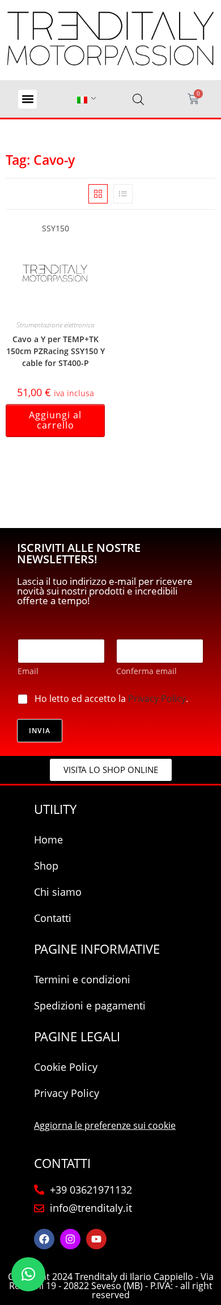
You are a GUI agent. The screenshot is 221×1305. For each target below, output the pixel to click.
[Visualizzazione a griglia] (98, 193)
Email (28, 671)
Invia (39, 730)
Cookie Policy (65, 1067)
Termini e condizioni (82, 979)
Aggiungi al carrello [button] (55, 420)
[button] (27, 99)
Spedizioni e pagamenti (90, 1005)
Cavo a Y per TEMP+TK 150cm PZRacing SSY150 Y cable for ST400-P (55, 351)
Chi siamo (58, 892)
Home (48, 839)
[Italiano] (82, 99)
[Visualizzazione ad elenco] (123, 193)
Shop (46, 865)
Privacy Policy (157, 698)
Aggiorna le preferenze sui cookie (105, 1125)
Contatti (52, 918)
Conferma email (146, 671)
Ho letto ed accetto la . (111, 699)
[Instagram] (70, 1239)
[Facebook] (44, 1239)
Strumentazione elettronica (55, 325)
